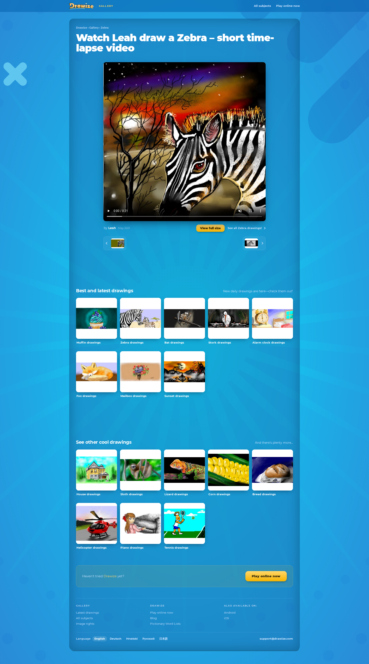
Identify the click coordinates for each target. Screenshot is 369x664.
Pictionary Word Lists (165, 623)
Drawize (81, 27)
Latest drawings (87, 612)
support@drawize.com (276, 638)
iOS (226, 618)
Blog (153, 618)
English (99, 638)
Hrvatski (132, 638)
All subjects (262, 5)
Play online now (288, 5)
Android (230, 612)
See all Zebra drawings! (245, 228)
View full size (210, 228)
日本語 (163, 638)
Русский (148, 638)
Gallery (94, 27)
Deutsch (116, 638)
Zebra (104, 27)
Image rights (85, 623)
